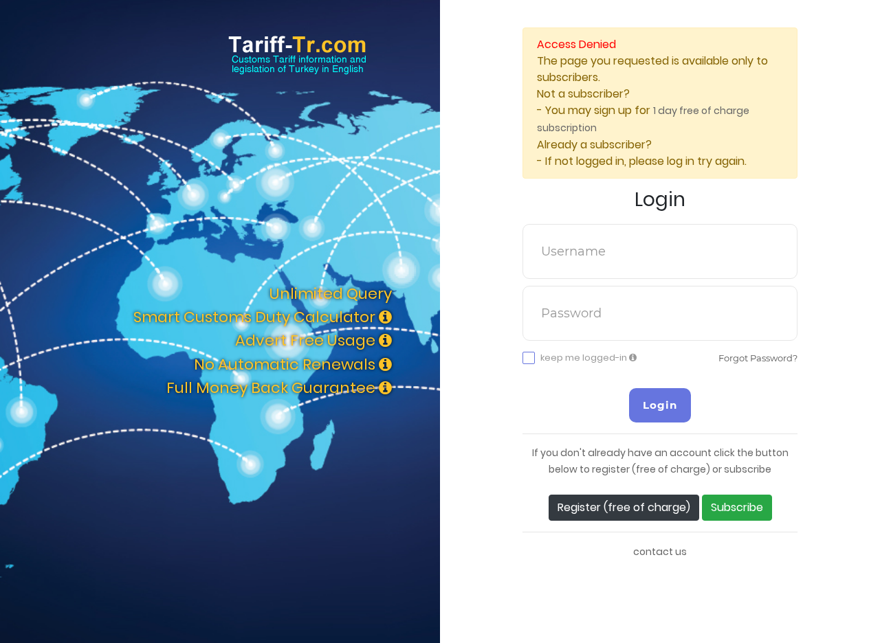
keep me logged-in (584, 358)
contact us (660, 552)
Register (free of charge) (624, 507)
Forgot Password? (758, 357)
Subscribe (737, 507)
